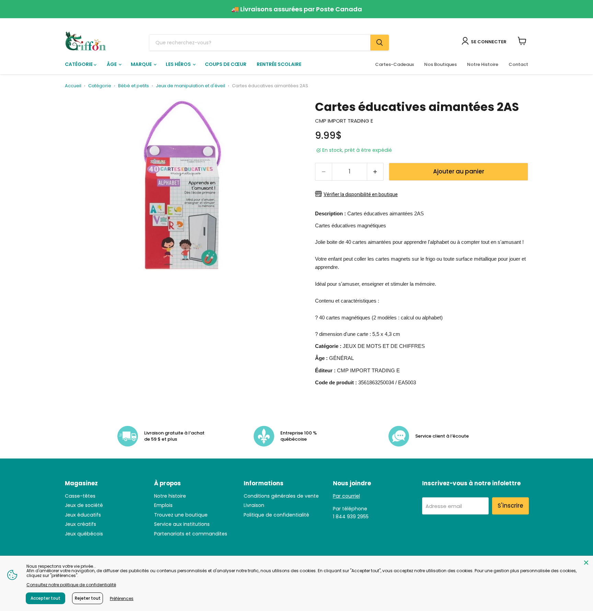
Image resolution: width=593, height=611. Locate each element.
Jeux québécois (84, 533)
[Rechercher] (379, 42)
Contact (518, 64)
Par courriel (346, 496)
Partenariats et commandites (190, 533)
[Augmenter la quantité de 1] (375, 171)
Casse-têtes (80, 496)
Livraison (254, 505)
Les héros (179, 64)
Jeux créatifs (80, 524)
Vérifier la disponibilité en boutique (361, 194)
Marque (142, 64)
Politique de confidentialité (276, 514)
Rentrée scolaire (279, 64)
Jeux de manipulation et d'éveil (190, 86)
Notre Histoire (482, 64)
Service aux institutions (182, 524)
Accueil (73, 86)
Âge (112, 64)
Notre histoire (170, 496)
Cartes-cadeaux (394, 64)
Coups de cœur (225, 64)
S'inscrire (510, 505)
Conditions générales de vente (281, 496)
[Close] (586, 562)
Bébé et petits (133, 86)
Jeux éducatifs (83, 514)
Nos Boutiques (440, 64)
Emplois (163, 505)
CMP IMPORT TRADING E (344, 120)
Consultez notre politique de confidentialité (71, 585)
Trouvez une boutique (181, 514)
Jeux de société (84, 505)
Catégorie (79, 64)
